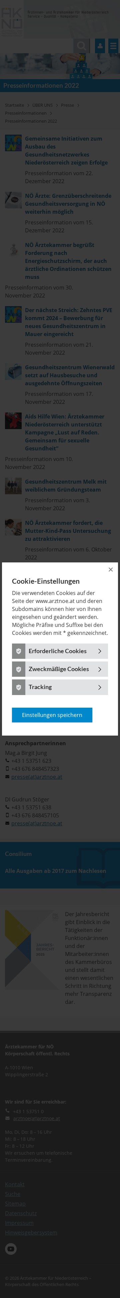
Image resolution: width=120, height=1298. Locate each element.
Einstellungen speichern (52, 715)
